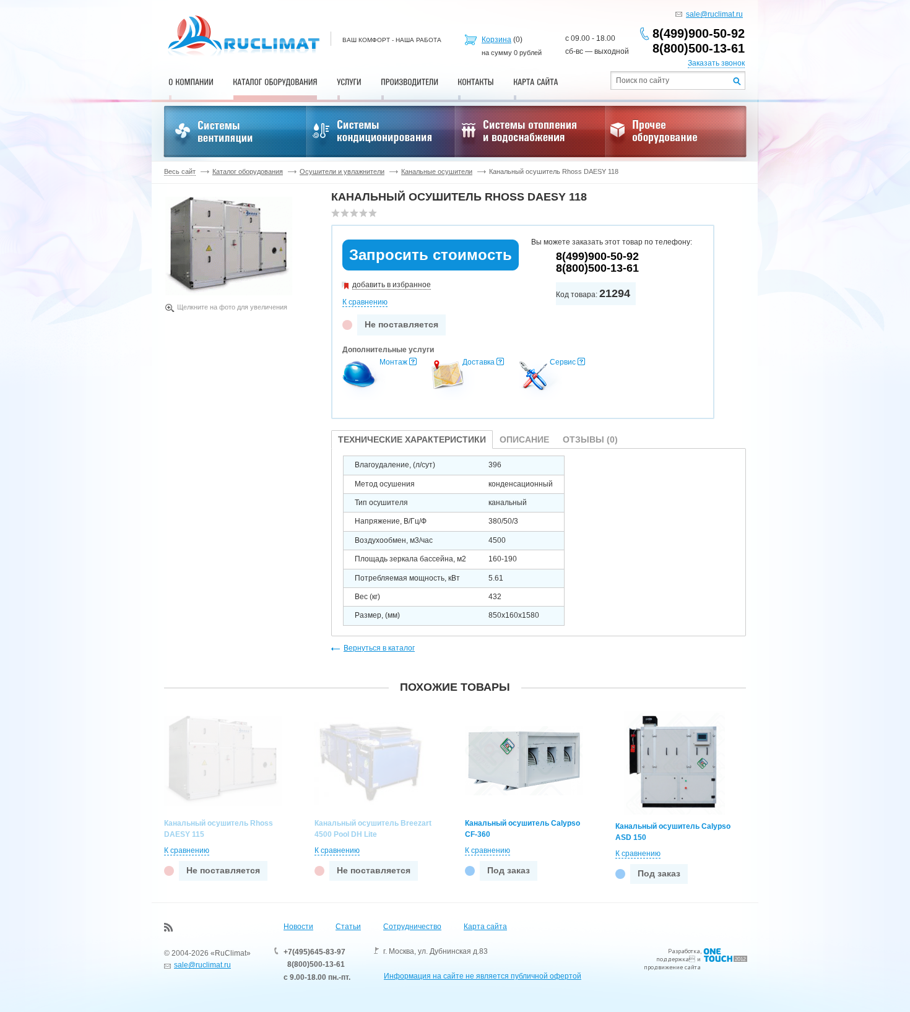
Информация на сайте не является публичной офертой (482, 976)
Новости (298, 926)
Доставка (478, 362)
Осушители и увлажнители (342, 171)
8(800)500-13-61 (698, 48)
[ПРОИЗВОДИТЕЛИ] (409, 82)
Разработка (684, 951)
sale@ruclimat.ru (714, 14)
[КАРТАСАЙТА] (535, 82)
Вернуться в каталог (379, 648)
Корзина (496, 39)
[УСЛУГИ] (349, 82)
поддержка (672, 959)
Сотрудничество (412, 926)
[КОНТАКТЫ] (475, 82)
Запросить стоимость (430, 254)
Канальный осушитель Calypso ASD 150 (672, 832)
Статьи (348, 926)
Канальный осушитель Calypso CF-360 (522, 829)
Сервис (563, 362)
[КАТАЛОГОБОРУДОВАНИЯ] (275, 82)
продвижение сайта (672, 967)
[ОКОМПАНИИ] (191, 82)
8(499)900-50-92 (698, 33)
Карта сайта (485, 926)
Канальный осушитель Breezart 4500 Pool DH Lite (372, 829)
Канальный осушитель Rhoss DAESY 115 (218, 829)
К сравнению (365, 302)
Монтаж (393, 362)
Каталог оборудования (247, 171)
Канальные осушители (436, 171)
